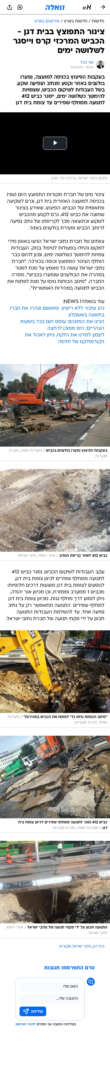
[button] (87, 7)
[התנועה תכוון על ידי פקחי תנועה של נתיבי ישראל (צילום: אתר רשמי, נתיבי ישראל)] (55, 889)
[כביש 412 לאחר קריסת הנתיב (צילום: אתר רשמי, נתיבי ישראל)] (55, 515)
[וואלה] (55, 7)
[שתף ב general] (10, 7)
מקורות (65, 946)
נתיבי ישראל (82, 946)
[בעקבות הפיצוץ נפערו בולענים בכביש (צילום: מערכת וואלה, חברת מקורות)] (55, 412)
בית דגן (98, 946)
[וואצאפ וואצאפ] (20, 7)
